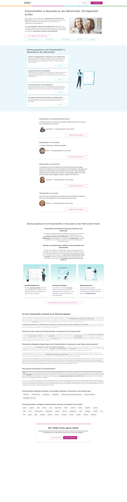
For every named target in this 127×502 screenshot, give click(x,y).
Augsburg (32, 407)
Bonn (50, 407)
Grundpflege (55, 338)
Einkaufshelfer (46, 394)
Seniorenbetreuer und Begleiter (35, 335)
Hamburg (57, 411)
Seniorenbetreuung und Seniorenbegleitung (71, 394)
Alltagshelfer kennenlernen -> (77, 135)
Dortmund (73, 407)
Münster (57, 414)
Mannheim (42, 414)
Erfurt (24, 411)
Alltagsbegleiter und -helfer (29, 397)
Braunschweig (58, 407)
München (50, 414)
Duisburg (95, 407)
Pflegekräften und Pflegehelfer (96, 334)
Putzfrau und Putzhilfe (90, 394)
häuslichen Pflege (74, 238)
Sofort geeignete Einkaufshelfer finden (37, 35)
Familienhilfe (92, 39)
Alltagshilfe (79, 39)
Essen (30, 411)
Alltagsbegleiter (46, 238)
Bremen (66, 407)
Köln (24, 414)
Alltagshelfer (51, 335)
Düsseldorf (87, 407)
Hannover (64, 411)
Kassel (80, 411)
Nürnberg (64, 414)
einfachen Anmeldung (35, 287)
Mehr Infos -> (61, 65)
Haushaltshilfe (55, 394)
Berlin (38, 407)
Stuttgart (78, 414)
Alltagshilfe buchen (91, 293)
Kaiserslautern (73, 411)
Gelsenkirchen (49, 411)
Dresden (80, 407)
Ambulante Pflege (65, 39)
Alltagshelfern (35, 321)
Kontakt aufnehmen (56, 437)
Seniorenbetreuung (49, 39)
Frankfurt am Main (39, 411)
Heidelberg (87, 411)
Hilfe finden (96, 3)
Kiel (101, 411)
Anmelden (84, 3)
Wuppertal (93, 414)
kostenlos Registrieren (70, 437)
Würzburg (86, 414)
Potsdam (71, 414)
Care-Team (69, 287)
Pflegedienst (73, 348)
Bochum (44, 407)
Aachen (25, 407)
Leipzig (29, 414)
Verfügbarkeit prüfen (33, 39)
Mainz (36, 414)
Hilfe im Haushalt (78, 337)
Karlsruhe (95, 411)
